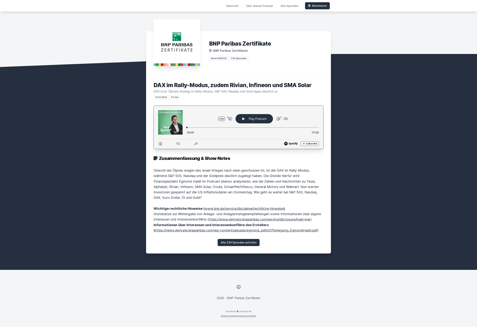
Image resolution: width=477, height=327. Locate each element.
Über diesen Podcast (259, 5)
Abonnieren (319, 5)
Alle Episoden (289, 5)
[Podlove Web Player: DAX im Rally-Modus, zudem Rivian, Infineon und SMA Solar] (238, 127)
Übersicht (232, 5)
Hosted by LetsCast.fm (238, 311)
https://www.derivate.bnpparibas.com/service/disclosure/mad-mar (259, 219)
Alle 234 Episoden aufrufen (238, 242)
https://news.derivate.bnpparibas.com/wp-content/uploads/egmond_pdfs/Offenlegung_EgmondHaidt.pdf (236, 230)
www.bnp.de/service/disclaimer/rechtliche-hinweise (244, 208)
